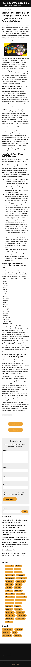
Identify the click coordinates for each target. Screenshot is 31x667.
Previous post (15, 424)
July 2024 (18, 603)
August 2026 (9, 565)
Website (5, 484)
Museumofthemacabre (14, 2)
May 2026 (17, 569)
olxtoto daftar (8, 652)
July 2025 (18, 584)
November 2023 (21, 615)
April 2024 (8, 609)
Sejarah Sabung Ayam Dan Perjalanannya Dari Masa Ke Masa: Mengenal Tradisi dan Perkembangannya (15, 544)
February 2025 (9, 593)
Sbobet (14, 632)
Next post (15, 430)
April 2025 (8, 590)
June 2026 (8, 569)
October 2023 (9, 618)
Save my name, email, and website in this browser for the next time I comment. (14, 493)
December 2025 (10, 578)
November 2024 (21, 596)
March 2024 (18, 609)
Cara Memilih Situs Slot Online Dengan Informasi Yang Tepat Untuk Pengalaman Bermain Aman (14, 532)
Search (5, 508)
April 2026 (8, 572)
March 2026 (18, 572)
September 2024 (20, 600)
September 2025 (20, 581)
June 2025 (8, 587)
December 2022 (20, 618)
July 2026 (18, 565)
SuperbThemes (15, 664)
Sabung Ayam (6, 632)
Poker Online (19, 629)
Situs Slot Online (7, 415)
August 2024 (9, 603)
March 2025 (18, 590)
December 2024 (10, 596)
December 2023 (10, 615)
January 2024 (20, 612)
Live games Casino (7, 629)
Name (5, 467)
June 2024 (8, 606)
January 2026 (20, 575)
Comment (6, 450)
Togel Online (18, 635)
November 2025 (21, 578)
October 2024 (9, 600)
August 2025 (9, 584)
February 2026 (9, 575)
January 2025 (20, 593)
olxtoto (7, 648)
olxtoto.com (8, 655)
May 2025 (17, 587)
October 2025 (9, 581)
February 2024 (9, 612)
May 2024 (17, 606)
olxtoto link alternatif (10, 653)
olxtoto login (8, 650)
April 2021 (8, 621)
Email (5, 476)
